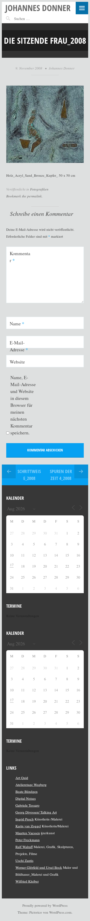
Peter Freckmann (27, 839)
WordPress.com (60, 912)
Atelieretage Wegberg (31, 784)
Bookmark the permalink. (24, 196)
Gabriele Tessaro (27, 805)
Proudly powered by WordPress (45, 905)
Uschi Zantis (24, 860)
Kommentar (20, 256)
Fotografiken (39, 189)
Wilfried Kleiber (27, 881)
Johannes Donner (38, 8)
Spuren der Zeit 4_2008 (61, 474)
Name (17, 323)
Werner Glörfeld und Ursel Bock (38, 867)
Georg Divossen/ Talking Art (36, 812)
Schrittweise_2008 (29, 474)
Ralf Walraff (24, 846)
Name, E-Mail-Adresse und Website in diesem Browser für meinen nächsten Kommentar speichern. (23, 405)
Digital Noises (25, 798)
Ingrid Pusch (24, 819)
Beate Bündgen (26, 791)
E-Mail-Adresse (19, 346)
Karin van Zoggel (28, 826)
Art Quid (21, 777)
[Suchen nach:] (32, 18)
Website (17, 362)
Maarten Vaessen (27, 833)
